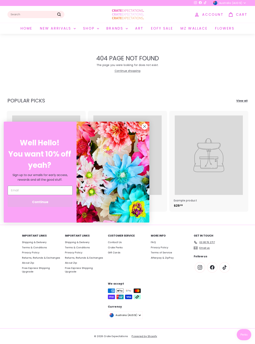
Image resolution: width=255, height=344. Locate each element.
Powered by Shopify (144, 336)
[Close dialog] (144, 126)
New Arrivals (56, 28)
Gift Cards (114, 252)
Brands (115, 28)
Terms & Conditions (34, 247)
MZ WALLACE (194, 28)
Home (26, 28)
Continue (40, 202)
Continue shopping (128, 71)
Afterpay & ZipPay (162, 258)
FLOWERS (224, 28)
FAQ (153, 242)
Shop (89, 28)
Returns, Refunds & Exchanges (41, 258)
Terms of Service (161, 252)
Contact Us (115, 242)
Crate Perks (115, 247)
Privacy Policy (30, 252)
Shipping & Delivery (34, 242)
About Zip (28, 263)
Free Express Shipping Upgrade (36, 270)
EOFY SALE (162, 28)
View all (242, 101)
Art (139, 28)
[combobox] (35, 14)
